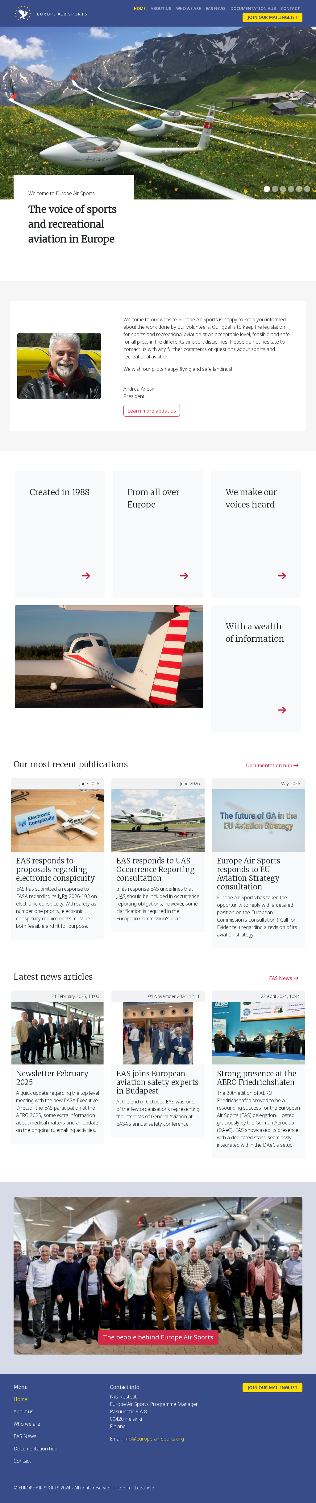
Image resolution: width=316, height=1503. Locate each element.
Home (140, 8)
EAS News (216, 8)
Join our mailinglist (272, 17)
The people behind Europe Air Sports (158, 1337)
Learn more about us (151, 410)
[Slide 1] (267, 189)
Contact (290, 8)
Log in (124, 1488)
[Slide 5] (299, 189)
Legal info (144, 1488)
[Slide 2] (275, 189)
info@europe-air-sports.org (153, 1438)
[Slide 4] (291, 189)
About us (161, 8)
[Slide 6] (307, 189)
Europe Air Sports (62, 14)
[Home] (25, 13)
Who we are (188, 8)
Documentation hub (253, 8)
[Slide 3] (283, 189)
